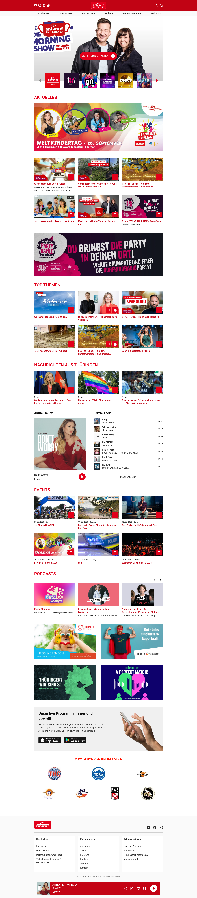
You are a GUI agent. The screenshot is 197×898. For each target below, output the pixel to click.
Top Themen (43, 13)
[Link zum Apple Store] (49, 740)
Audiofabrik (130, 850)
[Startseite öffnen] (98, 5)
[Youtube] (35, 5)
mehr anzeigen (128, 476)
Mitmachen (65, 13)
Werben (84, 863)
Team (83, 850)
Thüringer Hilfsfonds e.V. (136, 855)
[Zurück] (154, 580)
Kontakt (84, 868)
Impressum (41, 846)
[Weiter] (161, 580)
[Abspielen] (153, 888)
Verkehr (109, 13)
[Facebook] (44, 5)
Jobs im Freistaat (132, 846)
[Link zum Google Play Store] (75, 740)
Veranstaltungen (132, 13)
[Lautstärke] (125, 888)
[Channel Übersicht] (132, 888)
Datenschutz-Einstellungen (49, 855)
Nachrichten (88, 13)
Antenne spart (131, 859)
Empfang (84, 855)
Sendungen (85, 846)
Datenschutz (42, 850)
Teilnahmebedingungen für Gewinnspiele (49, 861)
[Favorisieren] (144, 888)
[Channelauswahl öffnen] (161, 5)
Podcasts (156, 13)
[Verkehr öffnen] (48, 5)
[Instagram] (39, 5)
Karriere (84, 859)
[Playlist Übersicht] (138, 888)
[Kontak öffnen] (157, 5)
